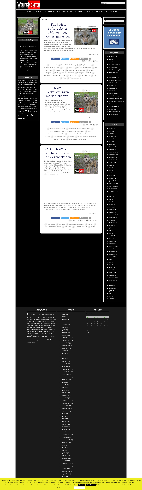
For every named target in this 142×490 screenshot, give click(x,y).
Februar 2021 (112, 136)
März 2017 (112, 238)
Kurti (24, 95)
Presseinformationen (115, 101)
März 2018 (112, 207)
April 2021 (112, 133)
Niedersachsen (29, 100)
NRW (56, 73)
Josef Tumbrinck (85, 65)
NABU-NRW (68, 227)
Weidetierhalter (85, 75)
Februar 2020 (112, 147)
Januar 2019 (112, 181)
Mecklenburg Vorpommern (46, 325)
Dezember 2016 (113, 246)
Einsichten (89, 12)
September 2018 (113, 191)
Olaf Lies (34, 103)
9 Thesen (73, 12)
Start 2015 (35, 12)
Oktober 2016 (113, 251)
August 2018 (112, 194)
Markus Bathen (29, 96)
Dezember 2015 (113, 278)
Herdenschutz (21, 93)
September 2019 (113, 160)
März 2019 (112, 175)
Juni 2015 (111, 293)
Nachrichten (112, 96)
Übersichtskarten (113, 111)
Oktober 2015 (113, 283)
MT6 (28, 98)
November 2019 (113, 154)
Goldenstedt (24, 89)
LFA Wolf (71, 67)
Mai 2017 (111, 233)
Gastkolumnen (62, 12)
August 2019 (112, 162)
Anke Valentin (53, 65)
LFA (64, 67)
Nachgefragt (112, 93)
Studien (81, 12)
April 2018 (112, 204)
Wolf (27, 111)
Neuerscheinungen (114, 98)
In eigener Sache (113, 80)
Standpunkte (112, 106)
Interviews (51, 12)
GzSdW (22, 91)
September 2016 (113, 254)
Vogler (96, 61)
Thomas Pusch (73, 75)
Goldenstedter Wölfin (50, 319)
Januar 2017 (112, 243)
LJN (24, 97)
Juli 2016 (111, 259)
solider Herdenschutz (68, 73)
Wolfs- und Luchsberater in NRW (78, 139)
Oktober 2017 (113, 220)
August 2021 (112, 128)
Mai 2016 (111, 264)
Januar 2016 (112, 275)
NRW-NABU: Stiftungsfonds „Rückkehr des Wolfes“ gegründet (58, 30)
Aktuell (111, 59)
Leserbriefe (112, 88)
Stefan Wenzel (32, 106)
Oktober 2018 (113, 188)
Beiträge (43, 12)
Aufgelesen (112, 62)
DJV (25, 82)
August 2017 (112, 225)
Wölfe (21, 118)
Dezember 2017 (113, 215)
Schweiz (26, 106)
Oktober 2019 (113, 157)
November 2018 (113, 186)
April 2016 (112, 267)
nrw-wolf (71, 136)
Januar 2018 (112, 212)
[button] (55, 59)
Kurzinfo (111, 85)
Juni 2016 (111, 262)
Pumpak (26, 104)
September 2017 (113, 223)
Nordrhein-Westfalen (26, 103)
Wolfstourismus (113, 117)
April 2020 (112, 144)
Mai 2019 (111, 170)
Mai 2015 (111, 296)
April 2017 (112, 236)
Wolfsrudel (28, 115)
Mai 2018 (111, 202)
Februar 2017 (112, 241)
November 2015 (113, 280)
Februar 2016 (112, 272)
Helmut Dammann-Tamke (30, 91)
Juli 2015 (111, 291)
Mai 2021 (111, 131)
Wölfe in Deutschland (29, 118)
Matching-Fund (59, 70)
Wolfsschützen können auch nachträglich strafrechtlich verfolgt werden (28, 58)
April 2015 (112, 298)
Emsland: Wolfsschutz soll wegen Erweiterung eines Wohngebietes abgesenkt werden (28, 52)
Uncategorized (113, 114)
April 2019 (112, 173)
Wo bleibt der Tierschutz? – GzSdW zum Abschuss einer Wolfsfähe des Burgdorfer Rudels (28, 65)
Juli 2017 (111, 228)
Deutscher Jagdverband (46, 314)
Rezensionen (112, 104)
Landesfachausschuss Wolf (57, 128)
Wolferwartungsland (75, 78)
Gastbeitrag (112, 72)
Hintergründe (112, 77)
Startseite (27, 12)
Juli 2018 (111, 196)
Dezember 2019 (113, 152)
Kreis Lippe (62, 224)
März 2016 (112, 270)
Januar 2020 (112, 149)
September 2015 (113, 285)
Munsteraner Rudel (31, 327)
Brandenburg (23, 80)
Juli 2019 (111, 165)
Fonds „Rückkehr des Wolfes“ (69, 65)
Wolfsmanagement (30, 114)
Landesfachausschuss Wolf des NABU (79, 128)
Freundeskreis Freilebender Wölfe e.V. (38, 317)
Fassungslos (27, 70)
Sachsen (31, 105)
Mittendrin (112, 91)
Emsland (29, 82)
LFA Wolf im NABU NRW (84, 67)
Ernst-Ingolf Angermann (36, 316)
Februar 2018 (112, 209)
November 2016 (113, 249)
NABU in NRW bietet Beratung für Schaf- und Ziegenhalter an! (58, 153)
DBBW (30, 80)
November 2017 (113, 217)
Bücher (97, 12)
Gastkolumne (112, 75)
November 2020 (113, 139)
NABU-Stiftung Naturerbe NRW (76, 70)
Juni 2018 (111, 199)
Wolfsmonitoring (21, 115)
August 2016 (112, 257)
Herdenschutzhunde (31, 93)
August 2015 (112, 288)
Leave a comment (93, 220)
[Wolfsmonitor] (28, 4)
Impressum (113, 12)
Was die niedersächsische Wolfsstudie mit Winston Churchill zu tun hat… (28, 46)
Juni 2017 (111, 230)
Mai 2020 (111, 141)
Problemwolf (21, 104)
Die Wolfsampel (113, 64)
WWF (32, 115)
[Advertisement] (71, 190)
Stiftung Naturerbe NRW (84, 73)
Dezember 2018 (113, 183)
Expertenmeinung (114, 70)
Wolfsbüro (21, 114)
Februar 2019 (112, 178)
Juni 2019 (111, 168)
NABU (22, 100)
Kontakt (104, 12)
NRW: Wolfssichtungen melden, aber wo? (58, 92)
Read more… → (93, 54)
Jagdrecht (20, 95)
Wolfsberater (34, 111)
